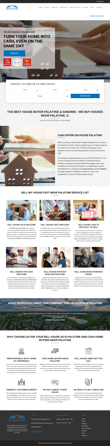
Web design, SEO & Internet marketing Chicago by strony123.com (55, 443)
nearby (94, 169)
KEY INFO (84, 430)
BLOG (83, 433)
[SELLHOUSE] (12, 7)
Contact (14, 53)
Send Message (85, 96)
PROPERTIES (85, 426)
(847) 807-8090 (98, 16)
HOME (83, 419)
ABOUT (84, 421)
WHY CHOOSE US (86, 428)
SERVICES (84, 423)
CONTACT (84, 435)
